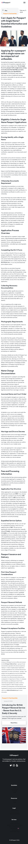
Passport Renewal (14, 823)
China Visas (15, 830)
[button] (24, 2)
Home (14, 787)
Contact (15, 800)
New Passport (14, 822)
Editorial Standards (11, 690)
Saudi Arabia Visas (14, 831)
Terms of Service (14, 812)
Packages (14, 791)
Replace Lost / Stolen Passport (15, 825)
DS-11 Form (4, 262)
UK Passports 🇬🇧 (14, 828)
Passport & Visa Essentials (10, 13)
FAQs (14, 792)
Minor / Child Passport (14, 826)
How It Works (14, 789)
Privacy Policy (14, 810)
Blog (15, 802)
